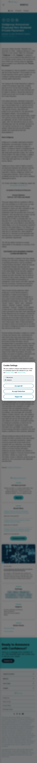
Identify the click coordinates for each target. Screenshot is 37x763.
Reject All (18, 397)
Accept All (18, 386)
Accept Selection (18, 391)
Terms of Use (21, 372)
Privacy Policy (10, 372)
